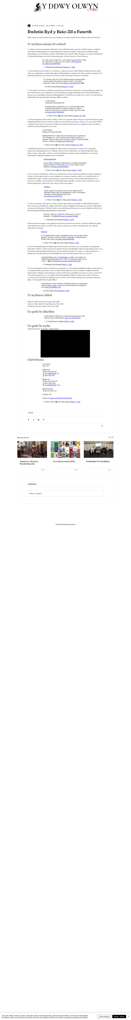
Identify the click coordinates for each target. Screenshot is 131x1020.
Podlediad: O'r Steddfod (97, 462)
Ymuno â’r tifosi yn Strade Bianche (29, 463)
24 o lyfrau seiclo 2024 (64, 462)
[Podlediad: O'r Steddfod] (98, 450)
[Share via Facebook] (28, 421)
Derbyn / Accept (119, 1016)
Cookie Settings (104, 1016)
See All (111, 438)
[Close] (128, 1016)
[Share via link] (44, 421)
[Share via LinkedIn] (39, 421)
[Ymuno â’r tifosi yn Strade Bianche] (32, 450)
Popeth (30, 413)
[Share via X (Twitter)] (33, 421)
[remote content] (65, 64)
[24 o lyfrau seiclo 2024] (65, 450)
